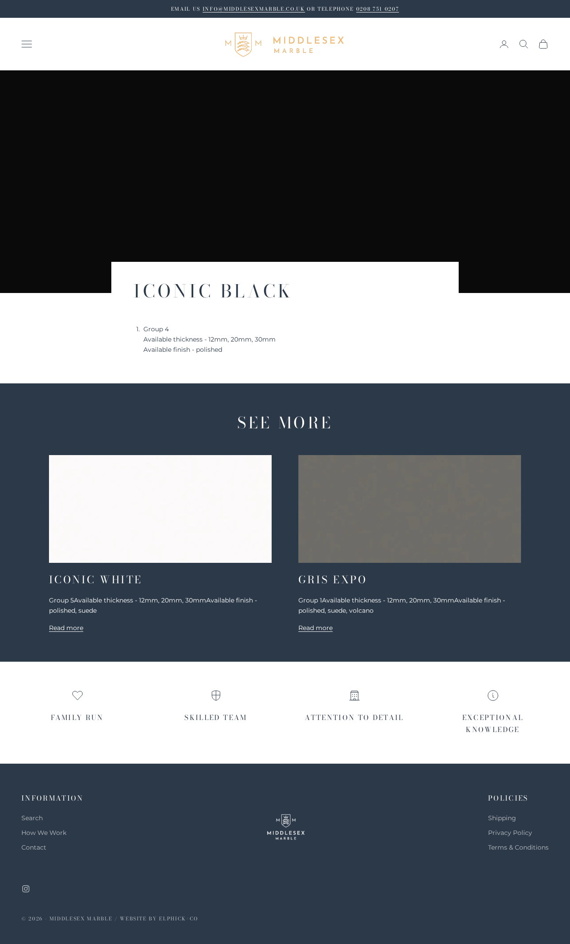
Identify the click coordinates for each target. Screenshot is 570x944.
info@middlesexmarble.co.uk (254, 8)
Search (32, 818)
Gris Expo (332, 579)
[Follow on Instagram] (25, 888)
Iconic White (95, 579)
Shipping (502, 818)
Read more (66, 628)
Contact (33, 847)
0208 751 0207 (377, 8)
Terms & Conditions (518, 847)
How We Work (43, 833)
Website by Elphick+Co (159, 918)
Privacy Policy (510, 833)
